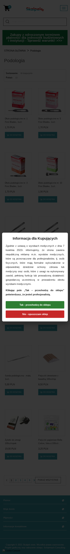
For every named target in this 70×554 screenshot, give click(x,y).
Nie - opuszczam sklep (35, 314)
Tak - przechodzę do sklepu (35, 304)
